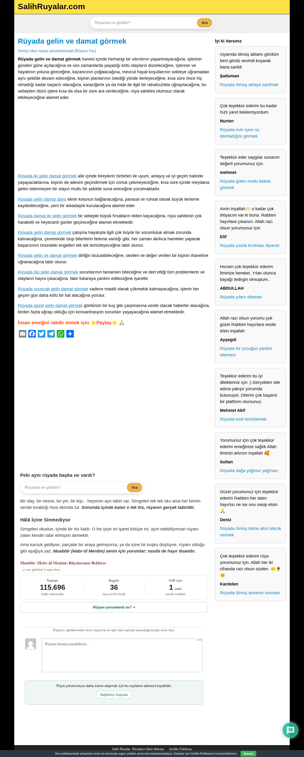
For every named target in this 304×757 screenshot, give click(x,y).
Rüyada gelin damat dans (42, 199)
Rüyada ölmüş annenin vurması (250, 592)
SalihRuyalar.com (51, 6)
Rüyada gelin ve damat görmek (72, 41)
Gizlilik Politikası (180, 749)
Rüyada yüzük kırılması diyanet (249, 245)
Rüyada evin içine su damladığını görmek (239, 133)
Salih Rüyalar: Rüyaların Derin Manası (138, 749)
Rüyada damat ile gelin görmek (47, 216)
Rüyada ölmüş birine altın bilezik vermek (250, 531)
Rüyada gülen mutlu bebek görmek (245, 184)
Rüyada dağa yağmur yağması (249, 470)
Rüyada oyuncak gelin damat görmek (53, 289)
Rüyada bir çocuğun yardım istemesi (246, 351)
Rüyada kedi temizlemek (243, 419)
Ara (205, 23)
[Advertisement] (114, 138)
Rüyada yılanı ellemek (241, 297)
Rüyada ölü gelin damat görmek (48, 272)
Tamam (248, 753)
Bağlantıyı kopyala (114, 695)
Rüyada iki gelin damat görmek (47, 176)
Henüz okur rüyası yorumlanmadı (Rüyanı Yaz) (57, 51)
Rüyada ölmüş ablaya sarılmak (249, 84)
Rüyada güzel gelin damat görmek (50, 305)
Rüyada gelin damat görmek (44, 232)
